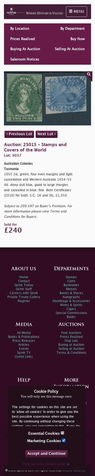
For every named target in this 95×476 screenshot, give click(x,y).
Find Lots (71, 340)
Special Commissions (71, 313)
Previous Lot (20, 134)
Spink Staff (24, 289)
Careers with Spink (24, 293)
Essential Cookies (44, 433)
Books (71, 317)
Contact (24, 281)
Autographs (71, 297)
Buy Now (77, 39)
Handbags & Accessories (71, 301)
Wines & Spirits (71, 305)
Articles (23, 344)
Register (24, 301)
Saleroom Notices (24, 59)
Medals (71, 289)
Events (24, 348)
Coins (71, 281)
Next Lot (45, 134)
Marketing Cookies (44, 441)
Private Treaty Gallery (23, 297)
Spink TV (24, 352)
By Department (72, 28)
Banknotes (71, 285)
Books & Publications (23, 336)
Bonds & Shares (71, 293)
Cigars (71, 309)
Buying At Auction (25, 49)
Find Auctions (71, 332)
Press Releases (23, 340)
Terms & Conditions (71, 352)
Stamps (71, 277)
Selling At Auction (70, 49)
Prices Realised (22, 39)
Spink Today (24, 285)
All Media (24, 332)
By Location (19, 28)
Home (23, 277)
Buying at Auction (71, 344)
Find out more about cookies (46, 464)
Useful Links (24, 356)
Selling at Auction (71, 348)
